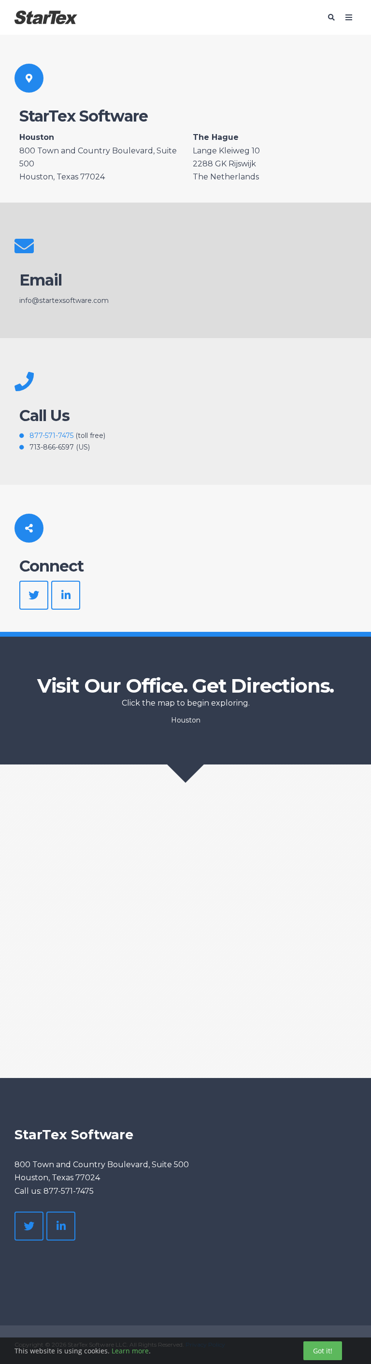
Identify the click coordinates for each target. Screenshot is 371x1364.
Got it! (322, 1350)
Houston (185, 720)
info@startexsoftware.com (64, 300)
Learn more (130, 1350)
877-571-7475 (51, 435)
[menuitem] (53, 1263)
